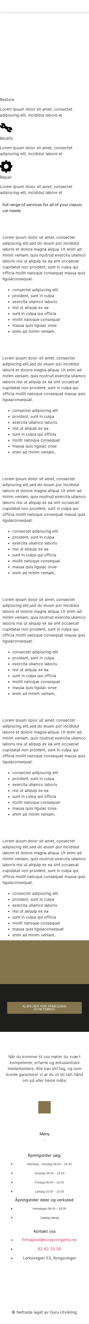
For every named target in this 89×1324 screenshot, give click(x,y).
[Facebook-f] (44, 1107)
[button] (44, 12)
